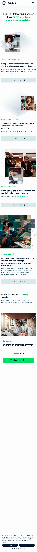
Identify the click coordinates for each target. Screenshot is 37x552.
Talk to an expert (17, 360)
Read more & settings (18, 548)
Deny (10, 545)
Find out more (17, 80)
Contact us (17, 353)
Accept (27, 545)
